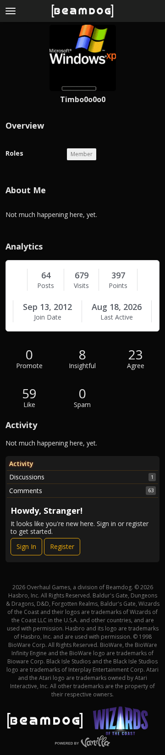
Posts (45, 286)
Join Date (47, 317)
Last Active (116, 317)
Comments (81, 490)
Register (62, 546)
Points (118, 286)
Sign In (26, 546)
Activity (21, 463)
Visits (81, 286)
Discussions (81, 477)
